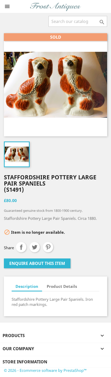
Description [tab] (26, 286)
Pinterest (48, 247)
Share (21, 247)
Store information (25, 362)
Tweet (34, 247)
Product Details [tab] (62, 286)
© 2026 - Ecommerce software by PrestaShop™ (45, 370)
